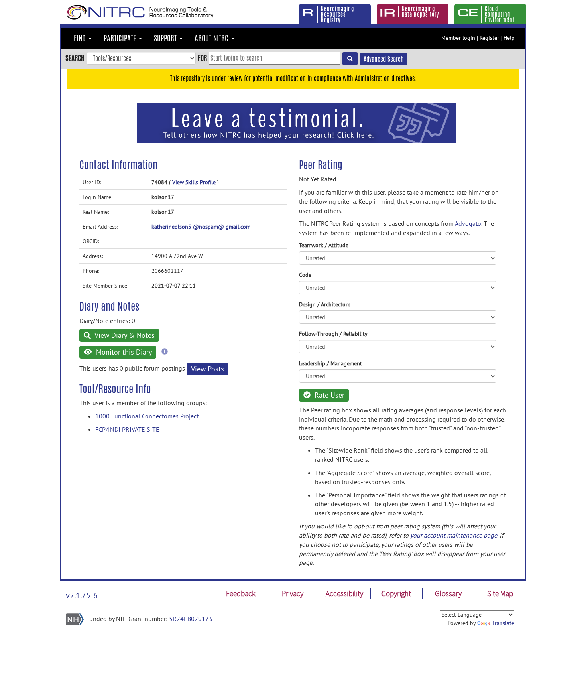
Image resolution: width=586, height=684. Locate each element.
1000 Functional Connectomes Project (147, 416)
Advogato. (468, 223)
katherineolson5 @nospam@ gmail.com (200, 226)
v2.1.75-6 (82, 595)
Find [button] (81, 38)
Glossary (448, 593)
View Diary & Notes (124, 335)
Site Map (500, 593)
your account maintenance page (453, 535)
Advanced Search (384, 59)
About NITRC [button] (212, 38)
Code (305, 274)
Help (509, 37)
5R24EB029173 (190, 619)
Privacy (292, 593)
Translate (503, 623)
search (75, 58)
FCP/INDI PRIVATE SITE (127, 429)
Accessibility (344, 593)
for (202, 58)
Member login (458, 37)
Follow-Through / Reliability (333, 333)
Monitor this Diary (123, 352)
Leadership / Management (330, 363)
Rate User (328, 395)
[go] (350, 58)
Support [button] (166, 38)
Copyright (396, 593)
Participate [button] (121, 38)
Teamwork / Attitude (323, 245)
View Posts (207, 368)
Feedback (241, 593)
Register (489, 37)
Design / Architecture (324, 304)
